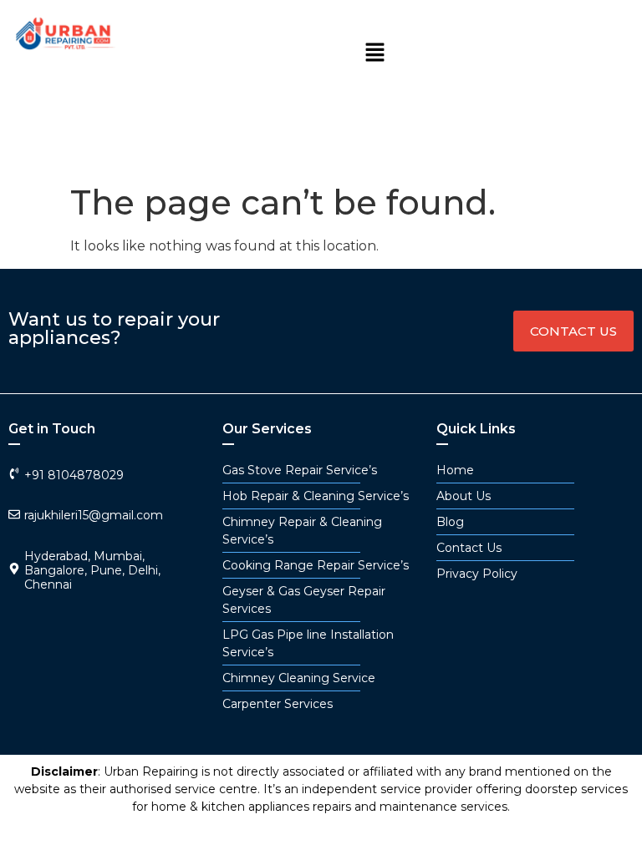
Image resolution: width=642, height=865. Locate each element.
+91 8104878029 (74, 475)
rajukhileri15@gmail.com (93, 515)
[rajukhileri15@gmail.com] (14, 514)
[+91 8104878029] (14, 473)
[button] (375, 53)
